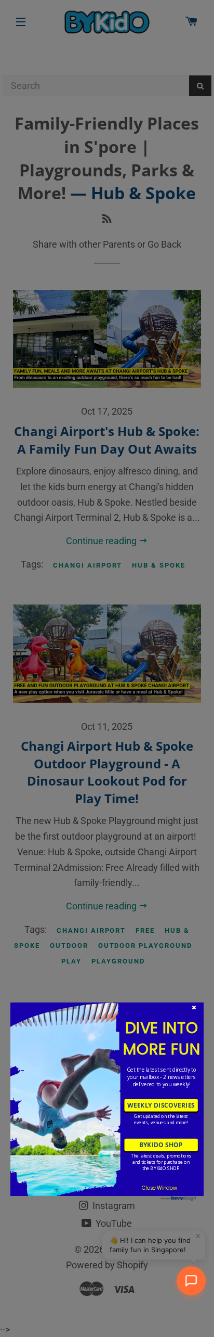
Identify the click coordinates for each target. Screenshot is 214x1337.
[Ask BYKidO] (191, 1280)
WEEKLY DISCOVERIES (161, 1104)
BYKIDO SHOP (161, 1144)
